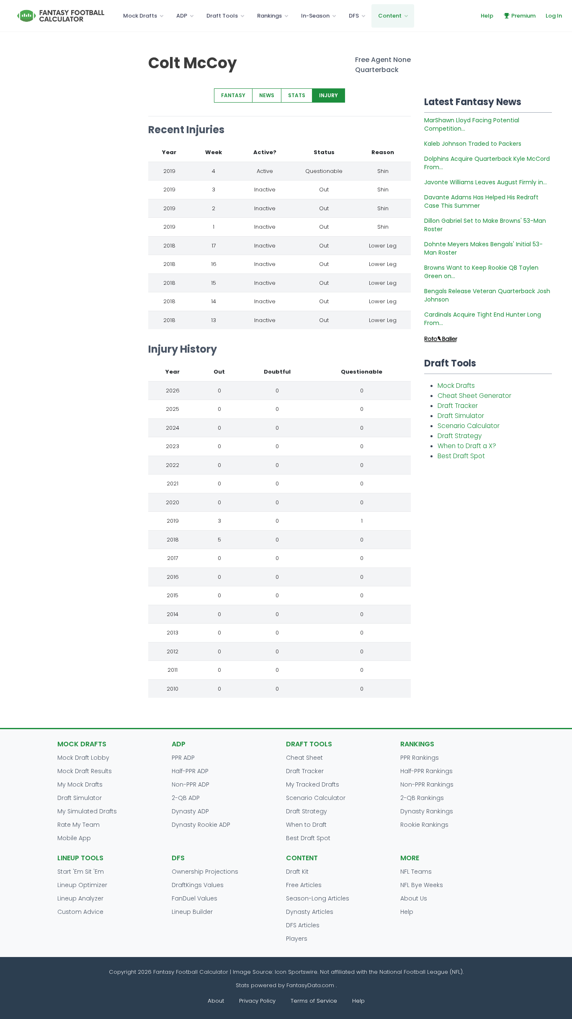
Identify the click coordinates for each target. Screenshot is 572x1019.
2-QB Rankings (422, 798)
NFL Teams (416, 871)
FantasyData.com (311, 985)
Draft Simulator (461, 415)
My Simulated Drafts (87, 811)
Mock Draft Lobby (83, 757)
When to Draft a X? (467, 445)
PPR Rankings (419, 757)
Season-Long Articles (317, 898)
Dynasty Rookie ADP (201, 824)
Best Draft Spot (461, 455)
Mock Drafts (140, 16)
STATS (296, 95)
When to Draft (306, 824)
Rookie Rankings (424, 824)
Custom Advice (80, 912)
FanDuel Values (194, 898)
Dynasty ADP (190, 811)
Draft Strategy (460, 435)
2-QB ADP (186, 798)
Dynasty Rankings (426, 811)
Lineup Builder (192, 912)
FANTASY (233, 95)
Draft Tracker (458, 405)
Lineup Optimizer (82, 885)
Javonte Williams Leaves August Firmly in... (485, 182)
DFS (354, 16)
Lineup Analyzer (80, 898)
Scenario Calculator (469, 425)
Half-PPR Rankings (426, 771)
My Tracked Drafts (312, 784)
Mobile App (74, 838)
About (216, 1001)
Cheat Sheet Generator (474, 395)
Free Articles (304, 885)
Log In (554, 16)
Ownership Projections (205, 871)
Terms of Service (314, 1001)
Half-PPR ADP (190, 771)
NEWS (266, 95)
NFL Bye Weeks (421, 885)
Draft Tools (222, 16)
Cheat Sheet (304, 757)
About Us (413, 898)
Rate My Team (78, 824)
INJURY (328, 95)
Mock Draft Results (84, 771)
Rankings (269, 16)
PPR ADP (183, 757)
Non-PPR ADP (190, 784)
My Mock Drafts (80, 784)
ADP (181, 16)
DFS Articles (302, 925)
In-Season (315, 16)
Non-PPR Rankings (426, 784)
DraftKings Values (198, 885)
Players (296, 938)
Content (390, 16)
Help (487, 16)
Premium (523, 16)
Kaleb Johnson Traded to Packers (472, 143)
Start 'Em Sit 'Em (80, 871)
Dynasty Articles (309, 912)
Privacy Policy (257, 1001)
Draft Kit (297, 871)
